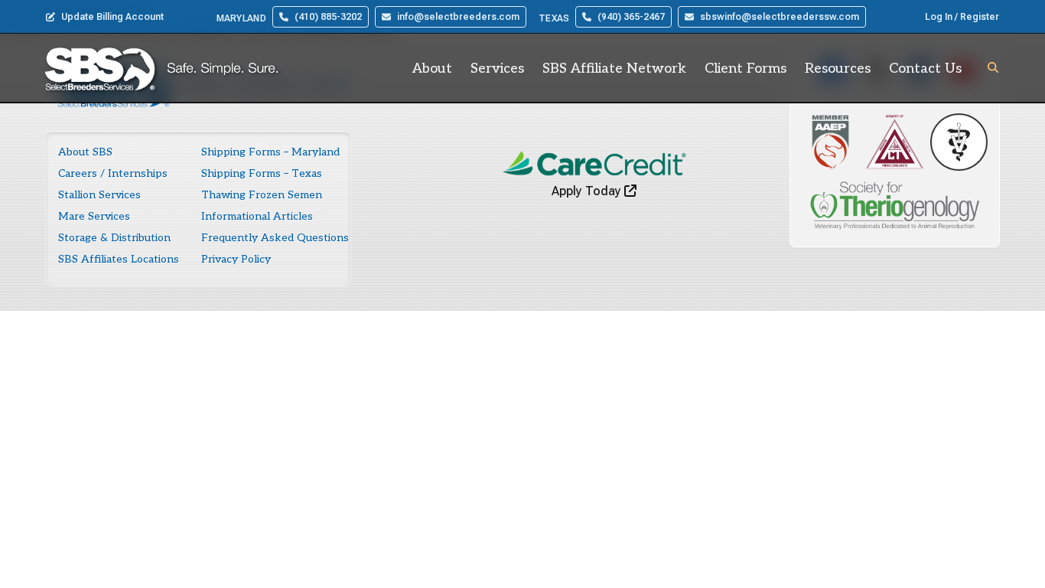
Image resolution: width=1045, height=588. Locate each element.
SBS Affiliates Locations (118, 259)
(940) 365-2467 (631, 16)
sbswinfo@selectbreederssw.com (779, 16)
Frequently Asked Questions (275, 237)
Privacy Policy (236, 259)
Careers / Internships (113, 173)
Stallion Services (99, 194)
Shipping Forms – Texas (261, 173)
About (432, 68)
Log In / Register (962, 16)
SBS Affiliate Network (614, 68)
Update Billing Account (112, 16)
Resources (838, 68)
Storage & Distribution (114, 237)
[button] (993, 67)
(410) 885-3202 (328, 16)
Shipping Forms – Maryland (270, 151)
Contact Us (925, 68)
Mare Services (94, 216)
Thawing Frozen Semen (261, 194)
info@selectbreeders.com (458, 16)
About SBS (85, 151)
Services (497, 68)
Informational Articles (257, 216)
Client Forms (745, 68)
